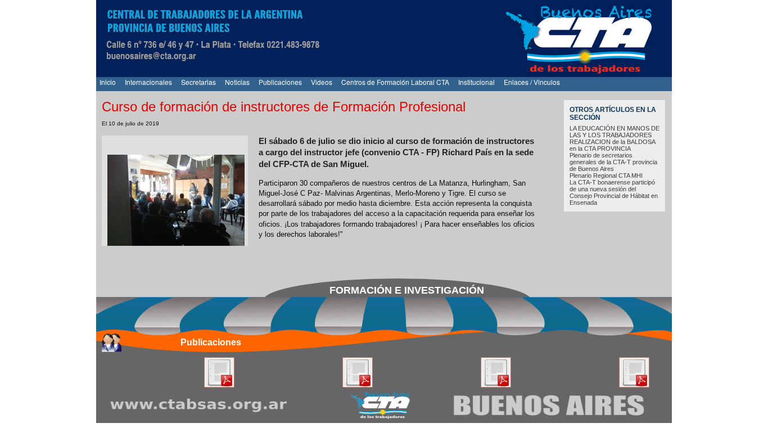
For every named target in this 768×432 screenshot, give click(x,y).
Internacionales (148, 82)
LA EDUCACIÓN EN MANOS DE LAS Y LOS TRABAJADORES (614, 131)
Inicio (108, 82)
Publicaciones (280, 82)
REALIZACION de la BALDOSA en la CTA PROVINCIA (612, 145)
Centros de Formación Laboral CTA (395, 82)
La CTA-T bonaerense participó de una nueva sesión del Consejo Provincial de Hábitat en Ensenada (614, 192)
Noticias (237, 82)
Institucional (476, 82)
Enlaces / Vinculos (532, 82)
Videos (321, 82)
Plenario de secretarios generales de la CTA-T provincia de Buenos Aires (613, 162)
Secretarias (198, 82)
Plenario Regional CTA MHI (606, 175)
